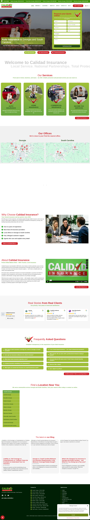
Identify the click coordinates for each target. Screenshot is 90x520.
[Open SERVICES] (40, 5)
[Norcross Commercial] (22, 146)
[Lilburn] (27, 149)
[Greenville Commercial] (60, 153)
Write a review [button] (10, 318)
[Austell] (13, 152)
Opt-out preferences (70, 517)
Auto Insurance (7, 465)
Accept (73, 515)
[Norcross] (24, 147)
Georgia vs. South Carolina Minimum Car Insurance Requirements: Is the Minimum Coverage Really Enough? (44, 460)
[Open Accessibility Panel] (3, 517)
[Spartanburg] (75, 147)
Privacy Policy (76, 517)
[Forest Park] (21, 158)
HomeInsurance (33, 106)
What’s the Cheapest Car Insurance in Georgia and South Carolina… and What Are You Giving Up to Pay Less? (74, 460)
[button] (87, 505)
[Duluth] (27, 146)
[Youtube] (8, 495)
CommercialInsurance (56, 106)
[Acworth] (12, 144)
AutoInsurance (11, 107)
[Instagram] (5, 495)
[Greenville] (58, 152)
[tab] (30, 52)
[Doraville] (22, 149)
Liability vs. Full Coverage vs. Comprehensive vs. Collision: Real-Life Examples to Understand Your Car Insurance (15, 461)
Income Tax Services (79, 107)
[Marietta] (16, 147)
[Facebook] (2, 495)
